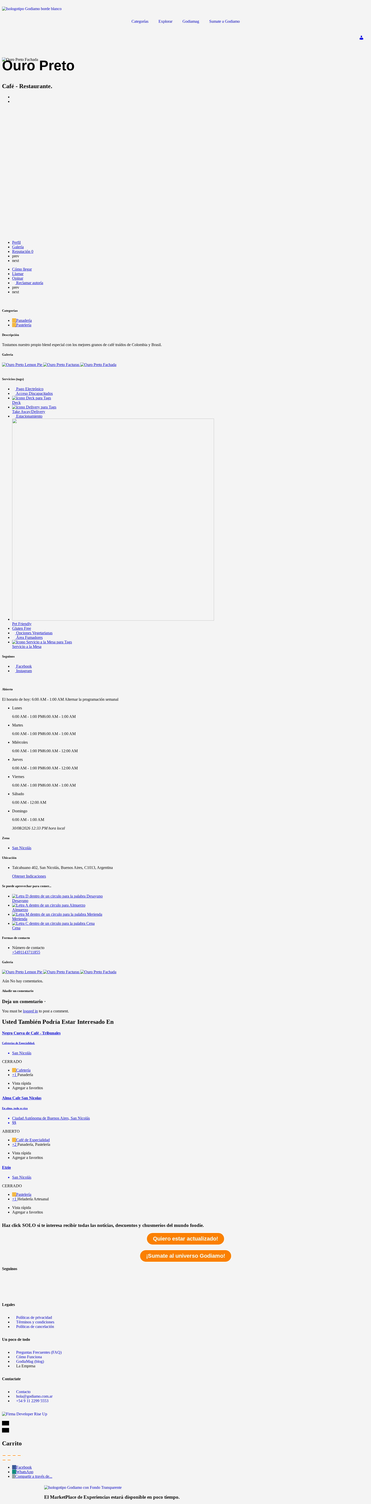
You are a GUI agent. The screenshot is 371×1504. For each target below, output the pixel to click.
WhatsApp (24, 1472)
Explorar (165, 21)
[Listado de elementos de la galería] (22, 364)
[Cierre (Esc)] (4, 1455)
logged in (30, 1011)
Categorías (139, 21)
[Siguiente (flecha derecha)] (9, 1460)
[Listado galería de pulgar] (22, 972)
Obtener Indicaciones (29, 876)
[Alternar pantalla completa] (14, 1455)
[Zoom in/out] (19, 1455)
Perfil (16, 242)
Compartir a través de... (33, 1476)
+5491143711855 (26, 952)
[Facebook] (8, 1277)
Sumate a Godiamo (224, 21)
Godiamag (190, 21)
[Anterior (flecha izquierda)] (4, 1460)
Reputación (22, 251)
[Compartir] (9, 1455)
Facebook (24, 1467)
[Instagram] (8, 1290)
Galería (18, 247)
